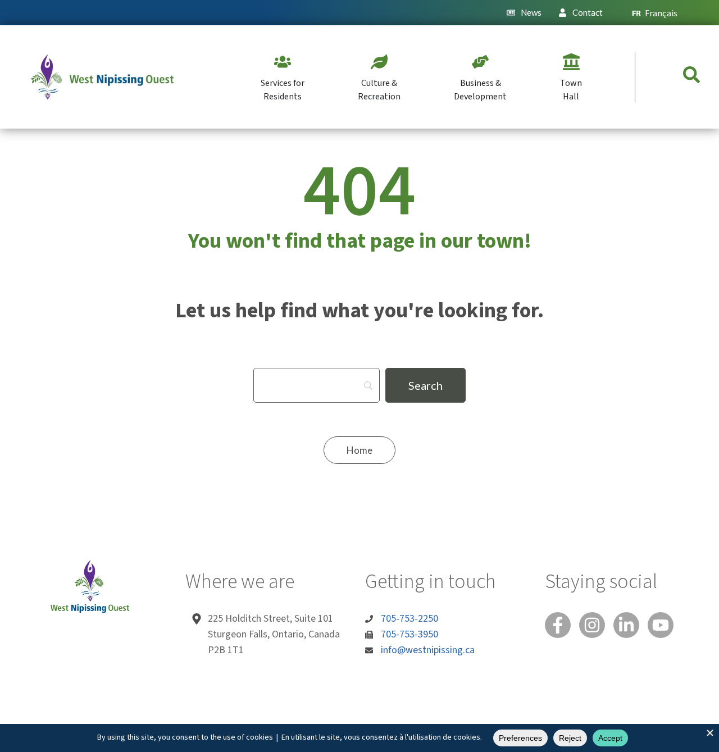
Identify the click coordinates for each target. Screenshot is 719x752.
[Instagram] (592, 625)
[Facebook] (558, 625)
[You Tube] (661, 625)
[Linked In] (626, 625)
